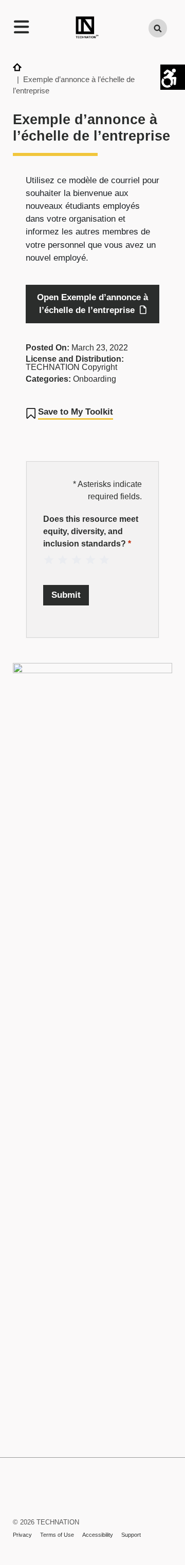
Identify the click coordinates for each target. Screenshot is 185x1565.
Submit (66, 595)
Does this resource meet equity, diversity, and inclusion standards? (90, 531)
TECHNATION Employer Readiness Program (87, 29)
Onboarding (94, 379)
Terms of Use (57, 1535)
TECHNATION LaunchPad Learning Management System (22, 1500)
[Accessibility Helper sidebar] (172, 76)
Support (131, 1535)
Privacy (22, 1535)
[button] (69, 413)
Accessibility (97, 1535)
